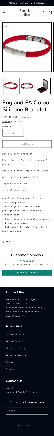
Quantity (7, 127)
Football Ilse (30, 425)
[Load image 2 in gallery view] (27, 86)
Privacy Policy (15, 334)
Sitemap (10, 369)
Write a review (27, 272)
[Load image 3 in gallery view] (43, 86)
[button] (3, 12)
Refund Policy (14, 341)
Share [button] (9, 241)
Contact (10, 362)
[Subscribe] (44, 411)
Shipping (6, 121)
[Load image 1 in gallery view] (10, 86)
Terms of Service (16, 355)
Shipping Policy (15, 348)
